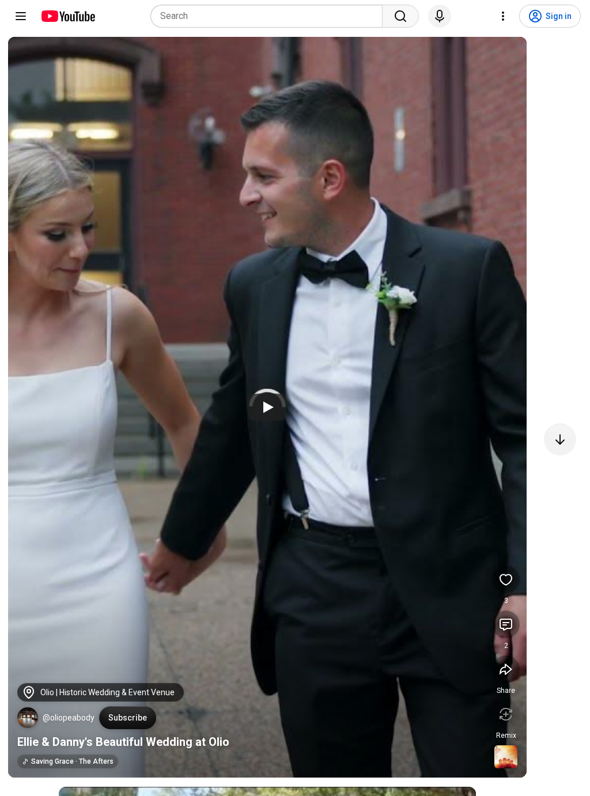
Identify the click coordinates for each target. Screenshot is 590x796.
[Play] (267, 407)
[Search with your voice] (439, 16)
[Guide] (21, 16)
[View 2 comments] (506, 624)
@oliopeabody (68, 717)
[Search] (400, 16)
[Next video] (560, 439)
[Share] (506, 669)
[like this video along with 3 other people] (506, 579)
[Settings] (503, 16)
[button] (27, 717)
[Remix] (506, 714)
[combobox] (270, 16)
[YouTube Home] (67, 16)
